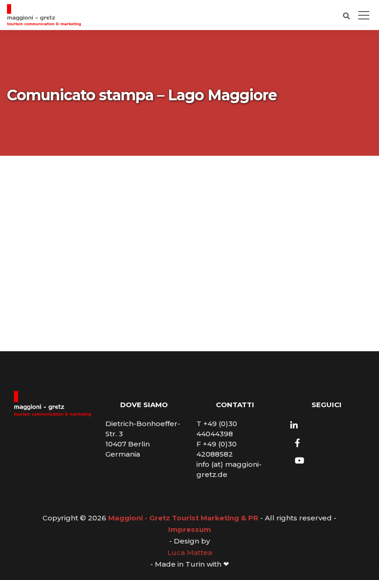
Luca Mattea (189, 552)
